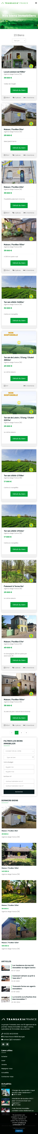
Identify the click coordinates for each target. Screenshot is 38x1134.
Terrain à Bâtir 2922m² (14, 531)
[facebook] (3, 1044)
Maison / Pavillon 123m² (10, 905)
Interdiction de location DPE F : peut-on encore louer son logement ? (23, 1101)
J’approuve (19, 1130)
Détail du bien (19, 90)
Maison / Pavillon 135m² (14, 244)
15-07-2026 (16, 1105)
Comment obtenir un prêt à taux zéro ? (23, 977)
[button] (19, 757)
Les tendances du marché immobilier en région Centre (23, 966)
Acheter (4, 1056)
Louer (3, 1060)
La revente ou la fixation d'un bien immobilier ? (24, 998)
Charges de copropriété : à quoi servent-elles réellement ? (23, 1091)
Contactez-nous (7, 1077)
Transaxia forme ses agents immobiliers (24, 987)
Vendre (4, 1065)
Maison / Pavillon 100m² (14, 699)
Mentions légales (19, 1128)
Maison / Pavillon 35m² (14, 129)
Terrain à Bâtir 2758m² (14, 475)
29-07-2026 (17, 1094)
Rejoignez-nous (6, 1069)
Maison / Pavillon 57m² (14, 642)
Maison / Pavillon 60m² (14, 187)
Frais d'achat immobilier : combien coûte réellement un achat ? (23, 1110)
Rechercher (19, 792)
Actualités (5, 1073)
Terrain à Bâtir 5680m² (14, 302)
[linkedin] (7, 1044)
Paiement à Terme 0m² (14, 586)
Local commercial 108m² (14, 72)
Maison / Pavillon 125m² (10, 868)
